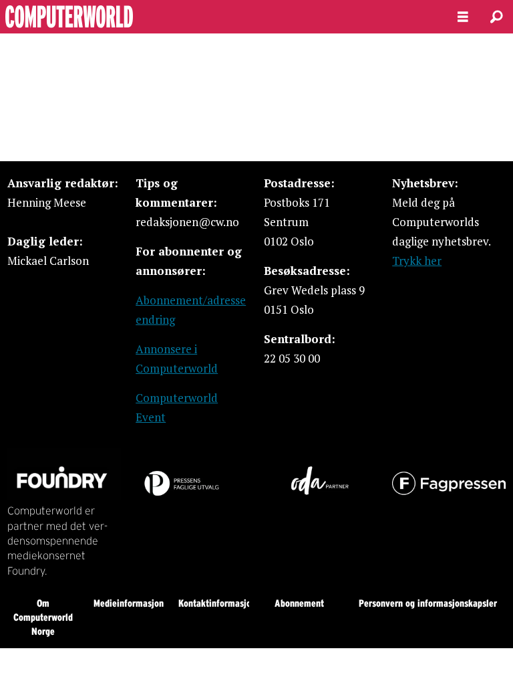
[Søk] (496, 16)
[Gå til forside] (217, 16)
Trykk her (417, 260)
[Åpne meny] (463, 17)
